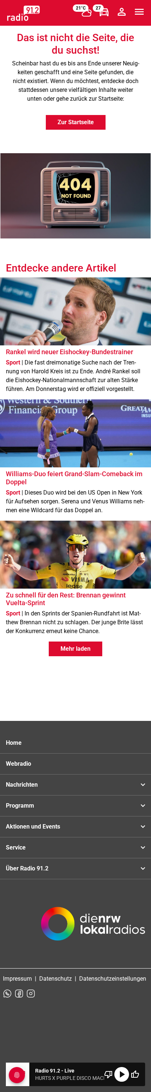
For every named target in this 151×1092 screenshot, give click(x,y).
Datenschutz (55, 978)
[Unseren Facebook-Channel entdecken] (19, 993)
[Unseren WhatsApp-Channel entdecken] (7, 993)
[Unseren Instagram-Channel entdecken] (30, 993)
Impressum (17, 978)
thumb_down (108, 1074)
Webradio (18, 763)
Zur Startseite (76, 122)
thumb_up (134, 1074)
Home (14, 742)
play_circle (121, 1074)
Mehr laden (75, 648)
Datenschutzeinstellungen (112, 978)
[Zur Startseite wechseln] (23, 13)
